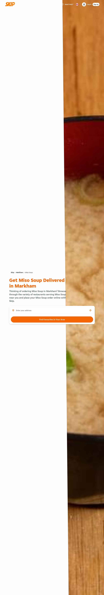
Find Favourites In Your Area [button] (52, 319)
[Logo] (11, 4)
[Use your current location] (90, 310)
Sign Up (96, 4)
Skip (12, 272)
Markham (19, 272)
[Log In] (84, 4)
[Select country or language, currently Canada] (77, 4)
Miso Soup (29, 272)
